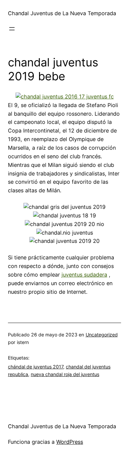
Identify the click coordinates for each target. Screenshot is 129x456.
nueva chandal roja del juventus (65, 374)
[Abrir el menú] (12, 29)
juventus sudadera (84, 274)
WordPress (69, 441)
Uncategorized (102, 334)
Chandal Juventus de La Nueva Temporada (62, 13)
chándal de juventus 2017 (35, 366)
